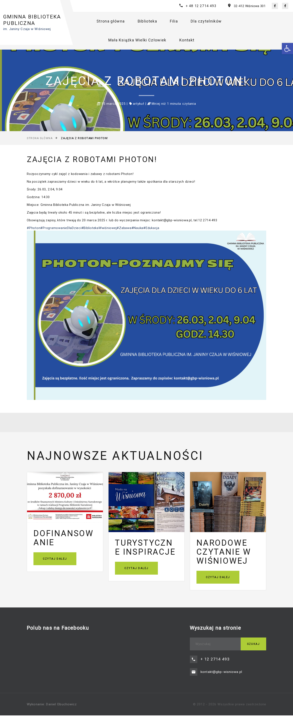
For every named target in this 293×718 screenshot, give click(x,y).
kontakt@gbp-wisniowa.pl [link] (221, 672)
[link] (287, 48)
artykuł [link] (138, 104)
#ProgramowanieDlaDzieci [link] (60, 228)
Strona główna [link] (111, 21)
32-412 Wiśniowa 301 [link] (250, 6)
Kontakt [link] (186, 40)
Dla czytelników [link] (206, 21)
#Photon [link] (33, 228)
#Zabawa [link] (124, 228)
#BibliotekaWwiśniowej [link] (99, 228)
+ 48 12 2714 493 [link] (201, 6)
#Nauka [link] (137, 228)
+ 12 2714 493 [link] (215, 659)
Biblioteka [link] (147, 21)
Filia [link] (174, 21)
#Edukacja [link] (151, 228)
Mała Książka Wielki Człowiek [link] (137, 40)
